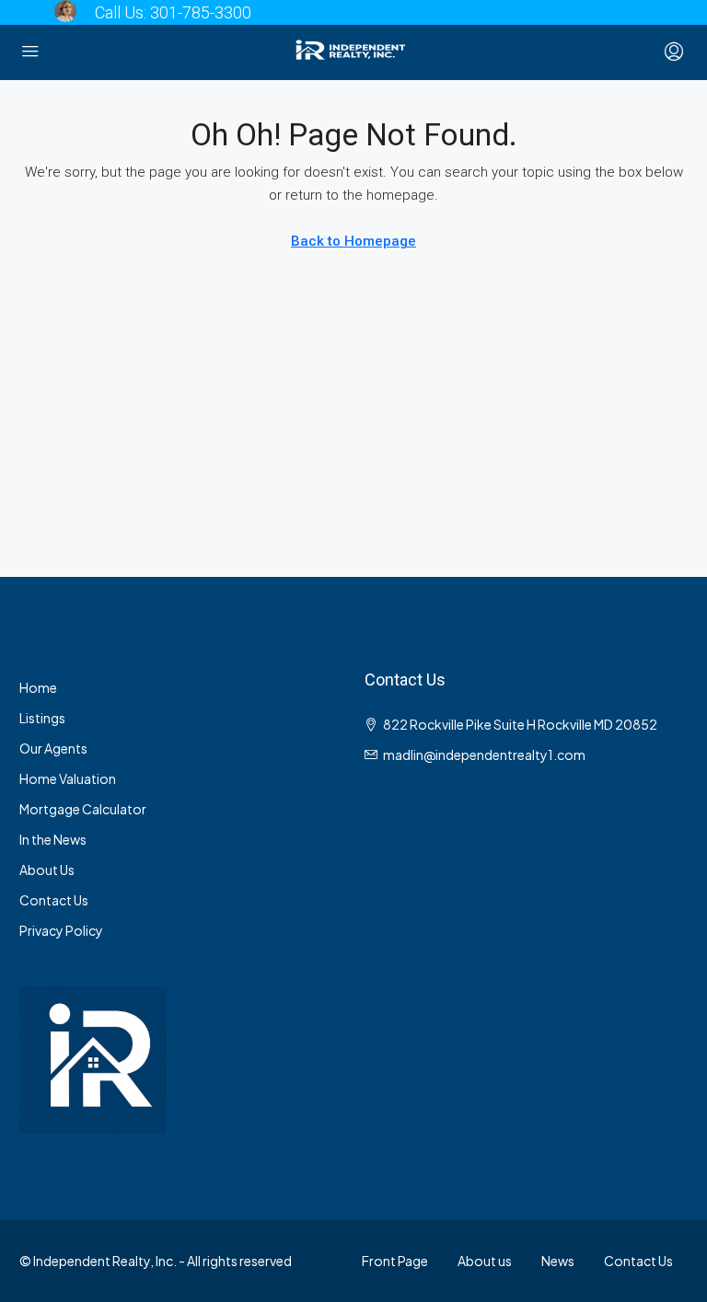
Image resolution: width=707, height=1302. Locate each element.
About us (485, 1260)
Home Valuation (67, 778)
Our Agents (53, 748)
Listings (42, 717)
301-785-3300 (200, 12)
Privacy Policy (61, 930)
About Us (47, 869)
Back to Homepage (353, 241)
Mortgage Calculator (82, 809)
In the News (53, 839)
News (557, 1260)
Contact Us (53, 900)
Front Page (395, 1260)
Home (38, 687)
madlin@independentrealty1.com (484, 754)
